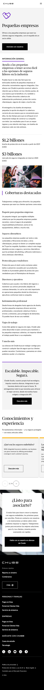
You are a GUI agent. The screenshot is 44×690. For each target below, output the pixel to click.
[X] (3, 651)
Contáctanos (7, 577)
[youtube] (15, 651)
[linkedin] (9, 651)
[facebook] (26, 651)
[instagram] (20, 651)
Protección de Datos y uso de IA (12, 668)
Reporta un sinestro (9, 573)
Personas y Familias (12, 597)
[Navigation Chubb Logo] (8, 4)
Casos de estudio (8, 641)
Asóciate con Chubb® (13, 636)
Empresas (7, 616)
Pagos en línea (7, 602)
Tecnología (6, 645)
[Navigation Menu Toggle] (41, 4)
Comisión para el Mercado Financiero (14, 671)
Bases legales (30, 668)
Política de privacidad (9, 664)
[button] (5, 484)
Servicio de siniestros (10, 610)
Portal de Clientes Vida (10, 606)
